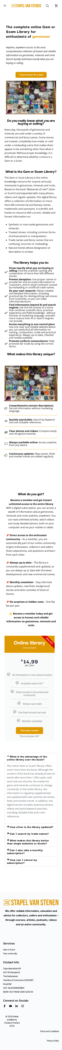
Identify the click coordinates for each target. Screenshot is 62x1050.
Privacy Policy (53, 1040)
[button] (31, 758)
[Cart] (56, 5)
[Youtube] (10, 1006)
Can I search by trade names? (29, 834)
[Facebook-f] (4, 1006)
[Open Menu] (5, 5)
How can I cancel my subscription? (22, 861)
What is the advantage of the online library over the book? (27, 757)
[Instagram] (22, 1006)
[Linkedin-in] (16, 1006)
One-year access (29, 730)
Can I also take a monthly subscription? (25, 851)
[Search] (48, 5)
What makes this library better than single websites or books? (28, 841)
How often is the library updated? (31, 827)
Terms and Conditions (49, 1031)
